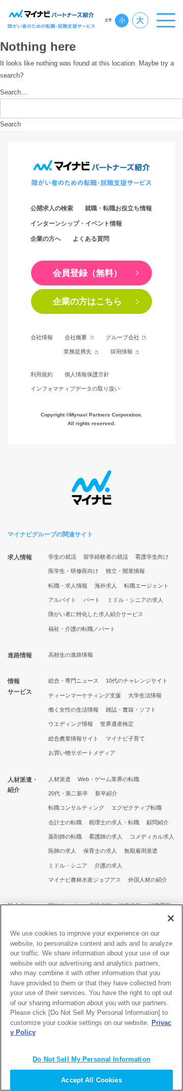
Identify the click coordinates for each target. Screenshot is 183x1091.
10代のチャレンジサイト (137, 681)
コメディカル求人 (152, 836)
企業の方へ (45, 239)
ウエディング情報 (70, 724)
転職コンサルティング (76, 808)
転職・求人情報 (67, 586)
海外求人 (106, 586)
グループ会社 (122, 337)
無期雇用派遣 (141, 851)
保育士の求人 (100, 851)
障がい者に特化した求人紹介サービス (95, 614)
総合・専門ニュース (73, 681)
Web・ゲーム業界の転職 (108, 779)
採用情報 (121, 351)
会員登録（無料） (87, 273)
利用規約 (41, 374)
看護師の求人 (106, 836)
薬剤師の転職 (65, 836)
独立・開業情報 (125, 571)
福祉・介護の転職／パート (81, 629)
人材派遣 (59, 779)
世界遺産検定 (117, 724)
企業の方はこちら (87, 301)
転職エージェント (146, 586)
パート (91, 600)
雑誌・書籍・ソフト (131, 710)
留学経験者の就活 (105, 557)
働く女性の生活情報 (73, 710)
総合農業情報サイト (73, 738)
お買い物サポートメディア (81, 753)
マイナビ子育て (125, 738)
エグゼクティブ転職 (136, 808)
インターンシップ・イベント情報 (76, 223)
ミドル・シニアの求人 (135, 600)
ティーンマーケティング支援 (84, 695)
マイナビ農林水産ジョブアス (84, 880)
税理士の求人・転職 (114, 822)
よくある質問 (91, 239)
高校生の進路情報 (70, 655)
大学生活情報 (145, 695)
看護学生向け (152, 557)
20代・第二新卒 (68, 793)
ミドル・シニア (67, 865)
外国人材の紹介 (147, 880)
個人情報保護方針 (87, 374)
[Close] (171, 918)
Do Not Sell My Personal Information (91, 1059)
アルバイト (62, 600)
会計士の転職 (65, 822)
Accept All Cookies (91, 1080)
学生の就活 (62, 557)
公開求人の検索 (51, 208)
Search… (13, 92)
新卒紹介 (106, 793)
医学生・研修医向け (73, 571)
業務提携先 (78, 351)
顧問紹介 (157, 822)
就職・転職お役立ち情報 (118, 208)
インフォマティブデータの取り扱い (75, 389)
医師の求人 (62, 851)
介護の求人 (109, 865)
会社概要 (76, 337)
